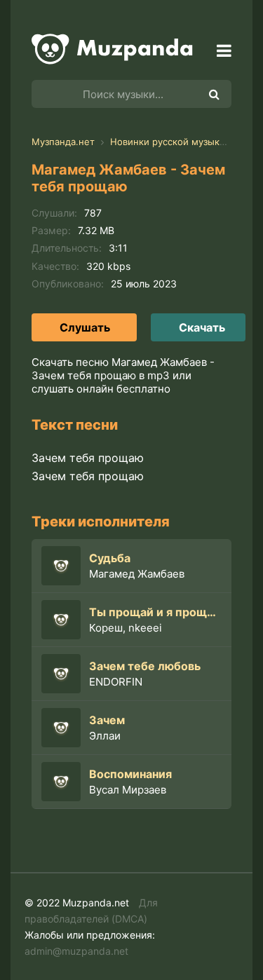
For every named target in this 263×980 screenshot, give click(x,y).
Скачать (202, 327)
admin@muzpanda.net (76, 951)
